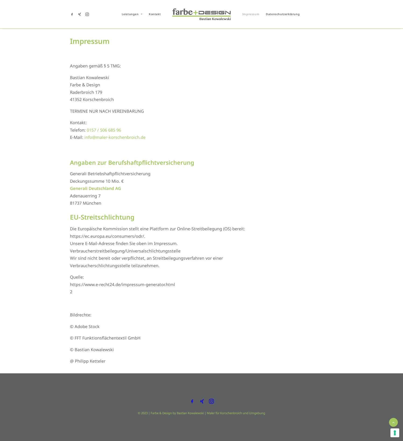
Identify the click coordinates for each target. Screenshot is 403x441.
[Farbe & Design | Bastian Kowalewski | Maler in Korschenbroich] (201, 14)
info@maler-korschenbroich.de (115, 137)
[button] (73, 14)
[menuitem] (73, 14)
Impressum (250, 14)
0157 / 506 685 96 (104, 130)
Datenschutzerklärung (283, 14)
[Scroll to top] (393, 422)
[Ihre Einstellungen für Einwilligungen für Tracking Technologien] (394, 432)
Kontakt (155, 14)
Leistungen (130, 14)
